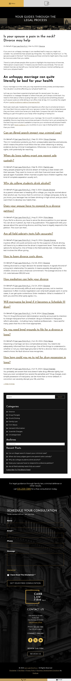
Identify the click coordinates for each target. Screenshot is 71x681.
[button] (11, 3)
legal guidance (20, 125)
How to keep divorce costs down (23, 256)
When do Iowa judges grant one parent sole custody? (30, 456)
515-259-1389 (24, 488)
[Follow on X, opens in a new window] (35, 640)
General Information (17, 428)
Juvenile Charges (15, 431)
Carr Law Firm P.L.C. (20, 46)
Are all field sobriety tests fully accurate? (28, 233)
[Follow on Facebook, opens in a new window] (30, 640)
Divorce (42, 46)
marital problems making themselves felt (24, 102)
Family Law (48, 167)
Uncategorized (15, 435)
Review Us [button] (35, 654)
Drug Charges (50, 139)
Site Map (21, 670)
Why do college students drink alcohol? (27, 183)
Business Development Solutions (48, 670)
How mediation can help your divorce (26, 279)
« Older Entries (9, 384)
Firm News (48, 217)
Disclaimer (11, 570)
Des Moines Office (35, 622)
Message (11, 551)
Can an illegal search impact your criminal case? (33, 132)
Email (60, 680)
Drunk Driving (49, 190)
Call (24, 680)
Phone (10, 541)
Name (9, 521)
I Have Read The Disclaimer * (22, 575)
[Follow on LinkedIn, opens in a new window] (40, 640)
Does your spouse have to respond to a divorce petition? (31, 463)
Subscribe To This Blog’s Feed (18, 470)
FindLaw (35, 673)
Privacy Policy (30, 670)
